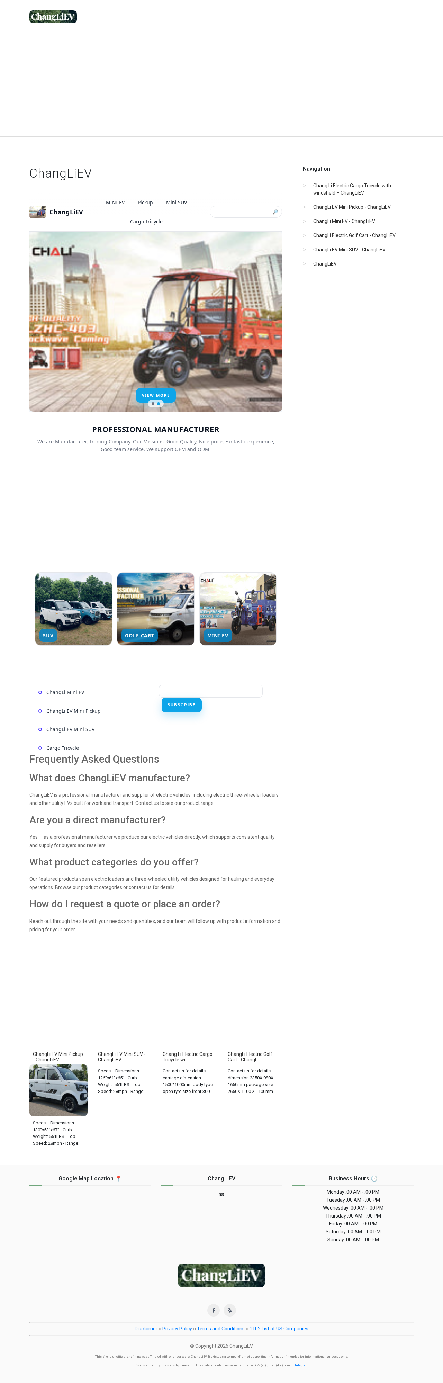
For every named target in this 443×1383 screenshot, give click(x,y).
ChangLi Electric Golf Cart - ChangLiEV (354, 235)
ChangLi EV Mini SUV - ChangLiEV (349, 249)
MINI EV (115, 202)
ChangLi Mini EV (65, 692)
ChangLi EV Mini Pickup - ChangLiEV (352, 207)
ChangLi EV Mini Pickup (73, 711)
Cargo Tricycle (146, 221)
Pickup (145, 202)
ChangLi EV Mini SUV (70, 729)
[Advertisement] (221, 84)
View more (156, 395)
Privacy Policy (177, 1328)
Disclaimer (146, 1328)
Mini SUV (176, 202)
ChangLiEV (325, 264)
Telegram (302, 1365)
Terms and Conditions (221, 1328)
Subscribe (182, 705)
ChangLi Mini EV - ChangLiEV (344, 221)
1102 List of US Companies (279, 1328)
